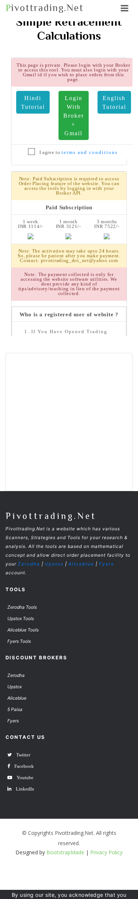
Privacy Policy (106, 852)
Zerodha (29, 564)
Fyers (106, 564)
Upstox (54, 564)
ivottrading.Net (45, 8)
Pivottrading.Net (51, 516)
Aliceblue (81, 564)
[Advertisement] (69, 422)
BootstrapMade (65, 852)
